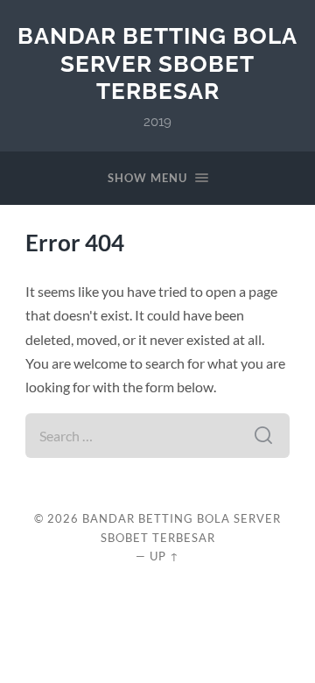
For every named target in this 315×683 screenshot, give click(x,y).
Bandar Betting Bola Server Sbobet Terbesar (158, 63)
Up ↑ (164, 556)
